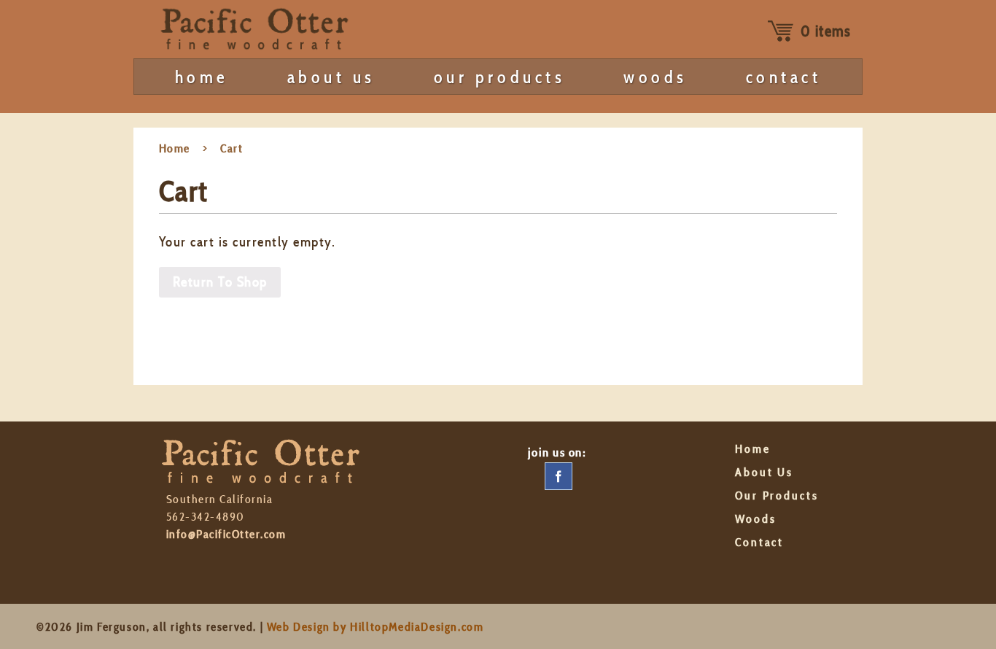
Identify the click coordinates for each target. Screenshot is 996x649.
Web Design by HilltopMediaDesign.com (375, 627)
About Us (331, 77)
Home (202, 77)
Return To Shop (220, 281)
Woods (655, 77)
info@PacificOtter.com (226, 534)
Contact (784, 77)
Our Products (499, 77)
